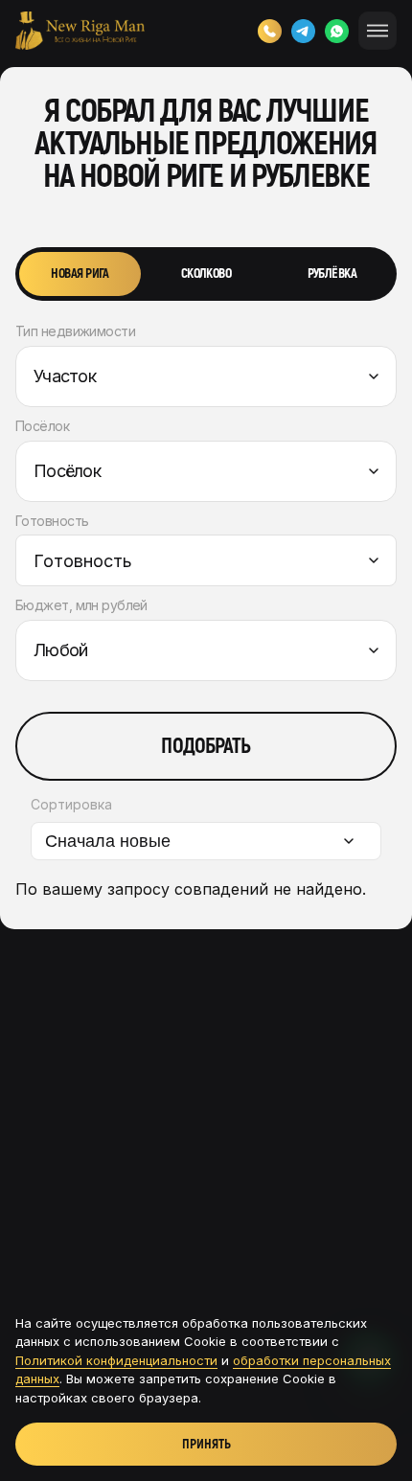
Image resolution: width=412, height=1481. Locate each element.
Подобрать (205, 746)
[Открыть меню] (377, 30)
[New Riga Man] (80, 30)
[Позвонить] (270, 31)
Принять (206, 1444)
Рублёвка (332, 273)
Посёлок (42, 426)
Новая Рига (79, 273)
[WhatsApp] (337, 31)
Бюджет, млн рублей (81, 605)
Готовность (51, 521)
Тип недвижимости (75, 331)
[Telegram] (303, 31)
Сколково (206, 273)
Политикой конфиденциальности (116, 1360)
